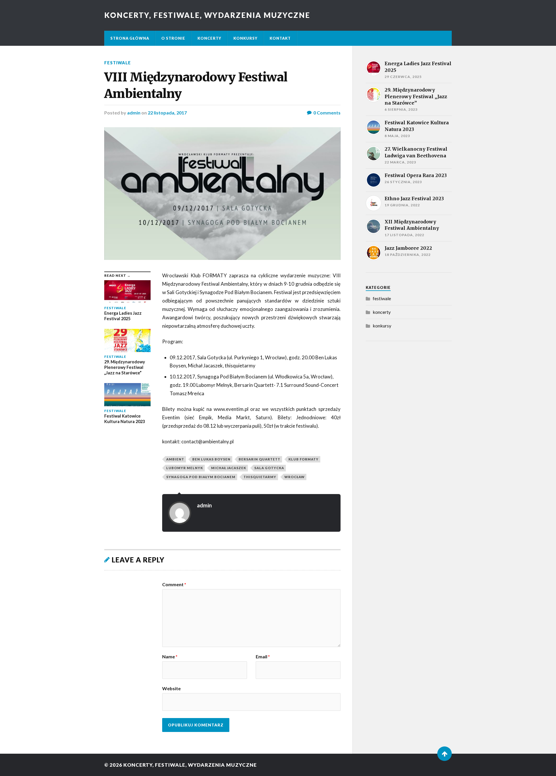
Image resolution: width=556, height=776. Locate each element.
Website (171, 688)
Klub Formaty (303, 459)
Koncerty (209, 38)
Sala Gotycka (269, 468)
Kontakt (280, 38)
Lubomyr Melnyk (184, 468)
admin (133, 112)
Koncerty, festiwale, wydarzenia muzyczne (207, 15)
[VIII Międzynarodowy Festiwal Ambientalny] (222, 193)
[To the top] (444, 753)
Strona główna (129, 38)
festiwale (117, 62)
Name (170, 656)
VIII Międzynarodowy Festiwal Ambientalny (195, 85)
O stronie (173, 38)
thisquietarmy (260, 477)
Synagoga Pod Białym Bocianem (200, 477)
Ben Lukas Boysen (211, 459)
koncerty (382, 312)
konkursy (382, 325)
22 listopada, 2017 (167, 112)
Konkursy (245, 38)
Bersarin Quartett (259, 459)
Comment (174, 584)
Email (263, 656)
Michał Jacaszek (228, 468)
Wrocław (294, 477)
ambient (175, 459)
